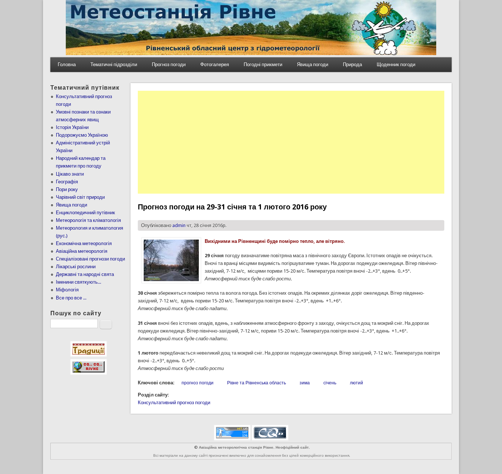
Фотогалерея (214, 64)
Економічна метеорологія (84, 243)
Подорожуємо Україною (82, 135)
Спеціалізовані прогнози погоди (90, 259)
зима (305, 382)
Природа (352, 64)
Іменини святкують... (78, 282)
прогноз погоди (198, 382)
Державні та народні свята (85, 274)
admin (179, 225)
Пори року (67, 189)
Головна (67, 64)
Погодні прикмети (263, 64)
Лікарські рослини (76, 266)
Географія (67, 181)
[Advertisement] (291, 142)
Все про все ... (71, 298)
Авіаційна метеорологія (81, 251)
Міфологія (67, 289)
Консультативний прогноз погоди (174, 402)
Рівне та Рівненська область (256, 382)
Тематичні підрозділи (113, 64)
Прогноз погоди (169, 64)
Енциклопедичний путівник (85, 212)
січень (329, 382)
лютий (356, 382)
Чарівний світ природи (80, 197)
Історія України (72, 127)
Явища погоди (312, 64)
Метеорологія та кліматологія (88, 220)
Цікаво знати (70, 174)
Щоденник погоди (396, 64)
